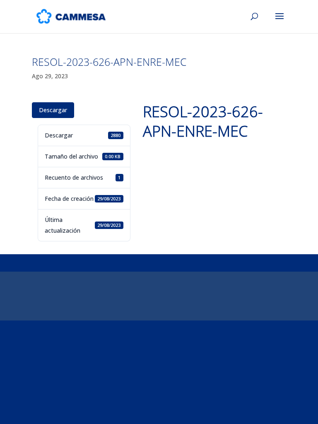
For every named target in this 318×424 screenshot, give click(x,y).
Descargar (53, 110)
